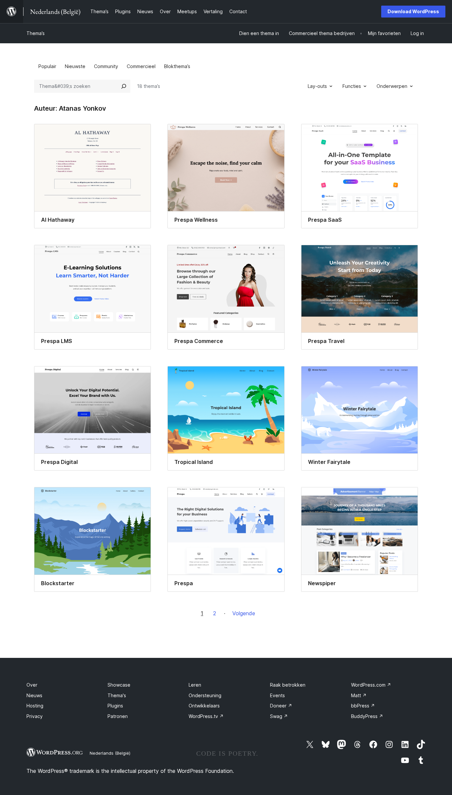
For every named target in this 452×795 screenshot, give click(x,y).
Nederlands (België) (110, 753)
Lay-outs (317, 86)
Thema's (117, 695)
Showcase (119, 685)
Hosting (34, 705)
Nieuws (34, 695)
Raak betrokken (287, 685)
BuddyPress (367, 716)
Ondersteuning (205, 695)
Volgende (243, 613)
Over (31, 685)
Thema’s (35, 33)
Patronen (118, 716)
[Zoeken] (123, 86)
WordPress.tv (206, 716)
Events (277, 695)
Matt (359, 695)
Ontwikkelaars (204, 705)
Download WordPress (413, 11)
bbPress (363, 705)
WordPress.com (371, 685)
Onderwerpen (392, 86)
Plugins (115, 705)
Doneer (281, 705)
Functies (351, 86)
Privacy (34, 716)
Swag (279, 716)
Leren (195, 685)
